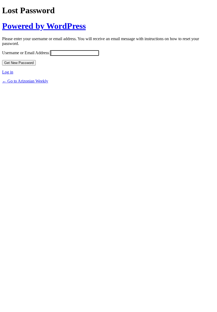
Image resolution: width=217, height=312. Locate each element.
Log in (7, 72)
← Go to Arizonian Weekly (25, 81)
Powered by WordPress (44, 26)
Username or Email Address (25, 53)
